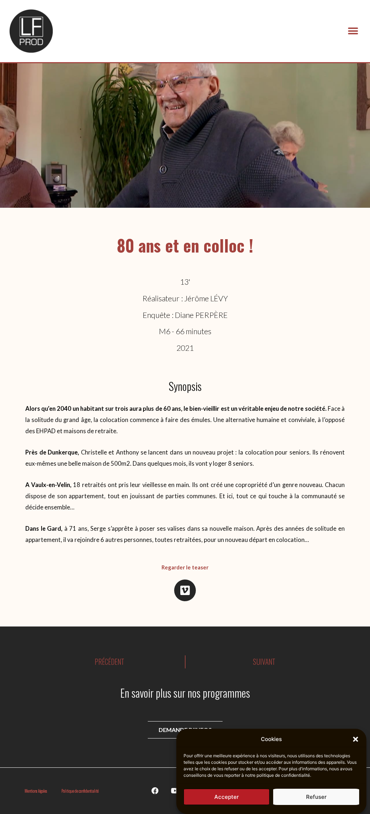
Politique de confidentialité (80, 791)
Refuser (316, 796)
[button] (355, 739)
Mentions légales (36, 791)
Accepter (226, 796)
